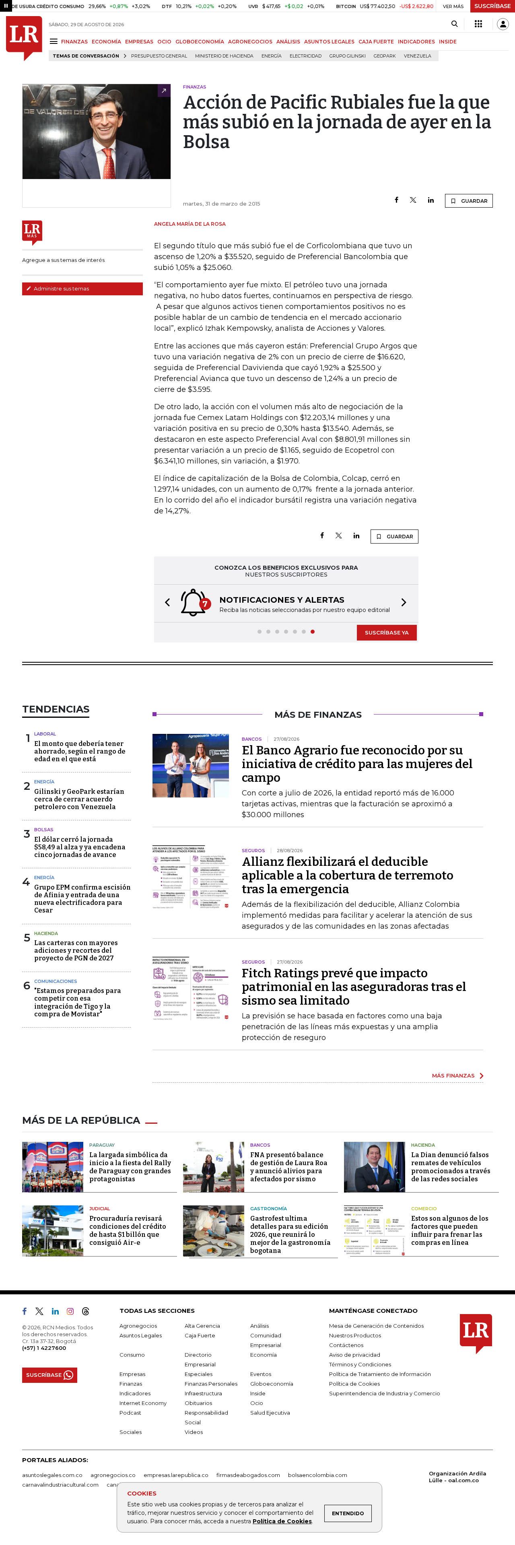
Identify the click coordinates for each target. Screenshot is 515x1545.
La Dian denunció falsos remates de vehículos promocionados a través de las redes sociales (450, 1167)
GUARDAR (474, 201)
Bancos (260, 1145)
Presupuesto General (159, 56)
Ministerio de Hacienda (224, 56)
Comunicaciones (55, 981)
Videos (194, 1432)
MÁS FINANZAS (453, 1075)
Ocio (256, 1403)
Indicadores (134, 1393)
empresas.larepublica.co (176, 1475)
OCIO (164, 42)
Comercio (424, 1208)
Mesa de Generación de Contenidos (376, 1326)
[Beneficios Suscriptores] (478, 24)
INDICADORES (416, 42)
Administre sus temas (61, 288)
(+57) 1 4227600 (44, 1348)
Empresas (132, 1374)
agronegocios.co (113, 1475)
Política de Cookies (282, 1521)
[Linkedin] (431, 200)
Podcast (130, 1412)
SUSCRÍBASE (492, 6)
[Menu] (55, 41)
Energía (272, 56)
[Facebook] (396, 200)
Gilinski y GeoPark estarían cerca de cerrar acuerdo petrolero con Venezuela (79, 799)
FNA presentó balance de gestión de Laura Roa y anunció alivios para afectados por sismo (289, 1167)
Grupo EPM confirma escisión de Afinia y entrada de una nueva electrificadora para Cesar (82, 899)
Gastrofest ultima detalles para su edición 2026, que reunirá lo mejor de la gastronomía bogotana (290, 1235)
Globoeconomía (271, 1383)
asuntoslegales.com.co (52, 1475)
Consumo (132, 1354)
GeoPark (385, 56)
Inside (258, 1393)
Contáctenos (346, 1345)
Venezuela (417, 56)
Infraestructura (203, 1393)
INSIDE (448, 42)
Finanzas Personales (211, 1383)
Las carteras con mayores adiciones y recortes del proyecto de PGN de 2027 (76, 950)
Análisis (259, 1326)
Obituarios (198, 1403)
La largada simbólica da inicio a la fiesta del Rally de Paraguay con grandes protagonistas (130, 1167)
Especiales (198, 1374)
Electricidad (305, 56)
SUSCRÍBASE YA (387, 632)
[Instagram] (73, 1313)
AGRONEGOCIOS (250, 42)
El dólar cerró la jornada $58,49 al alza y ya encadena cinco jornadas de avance (80, 847)
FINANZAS (74, 42)
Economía (263, 1354)
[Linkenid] (58, 1313)
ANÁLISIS (288, 42)
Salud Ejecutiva (270, 1412)
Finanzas (130, 1383)
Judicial (99, 1208)
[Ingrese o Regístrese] (503, 24)
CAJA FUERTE (376, 42)
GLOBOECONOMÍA (199, 42)
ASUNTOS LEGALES (329, 42)
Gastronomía (268, 1208)
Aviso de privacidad (354, 1354)
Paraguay (102, 1145)
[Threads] (89, 1313)
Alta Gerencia (202, 1326)
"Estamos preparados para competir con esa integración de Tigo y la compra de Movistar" (77, 1002)
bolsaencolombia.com (317, 1475)
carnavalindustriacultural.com (60, 1484)
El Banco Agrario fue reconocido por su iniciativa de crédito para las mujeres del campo (357, 764)
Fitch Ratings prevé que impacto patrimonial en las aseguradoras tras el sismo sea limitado (354, 987)
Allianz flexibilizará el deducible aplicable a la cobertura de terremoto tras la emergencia (347, 875)
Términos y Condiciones (360, 1364)
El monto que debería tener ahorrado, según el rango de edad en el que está (80, 751)
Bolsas (44, 829)
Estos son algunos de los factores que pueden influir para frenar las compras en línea (449, 1230)
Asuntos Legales (140, 1335)
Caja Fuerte (200, 1335)
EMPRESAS (139, 42)
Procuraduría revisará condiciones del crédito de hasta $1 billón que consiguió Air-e (127, 1230)
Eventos (260, 1374)
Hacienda (46, 933)
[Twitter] (413, 200)
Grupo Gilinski (348, 56)
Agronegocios (138, 1326)
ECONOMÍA (106, 42)
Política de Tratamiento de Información (380, 1374)
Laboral (45, 734)
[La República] (24, 38)
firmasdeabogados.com (248, 1475)
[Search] (454, 24)
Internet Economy (143, 1403)
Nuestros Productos (355, 1335)
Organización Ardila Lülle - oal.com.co (457, 1476)
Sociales (130, 1432)
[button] (165, 603)
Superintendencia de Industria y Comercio (384, 1393)
